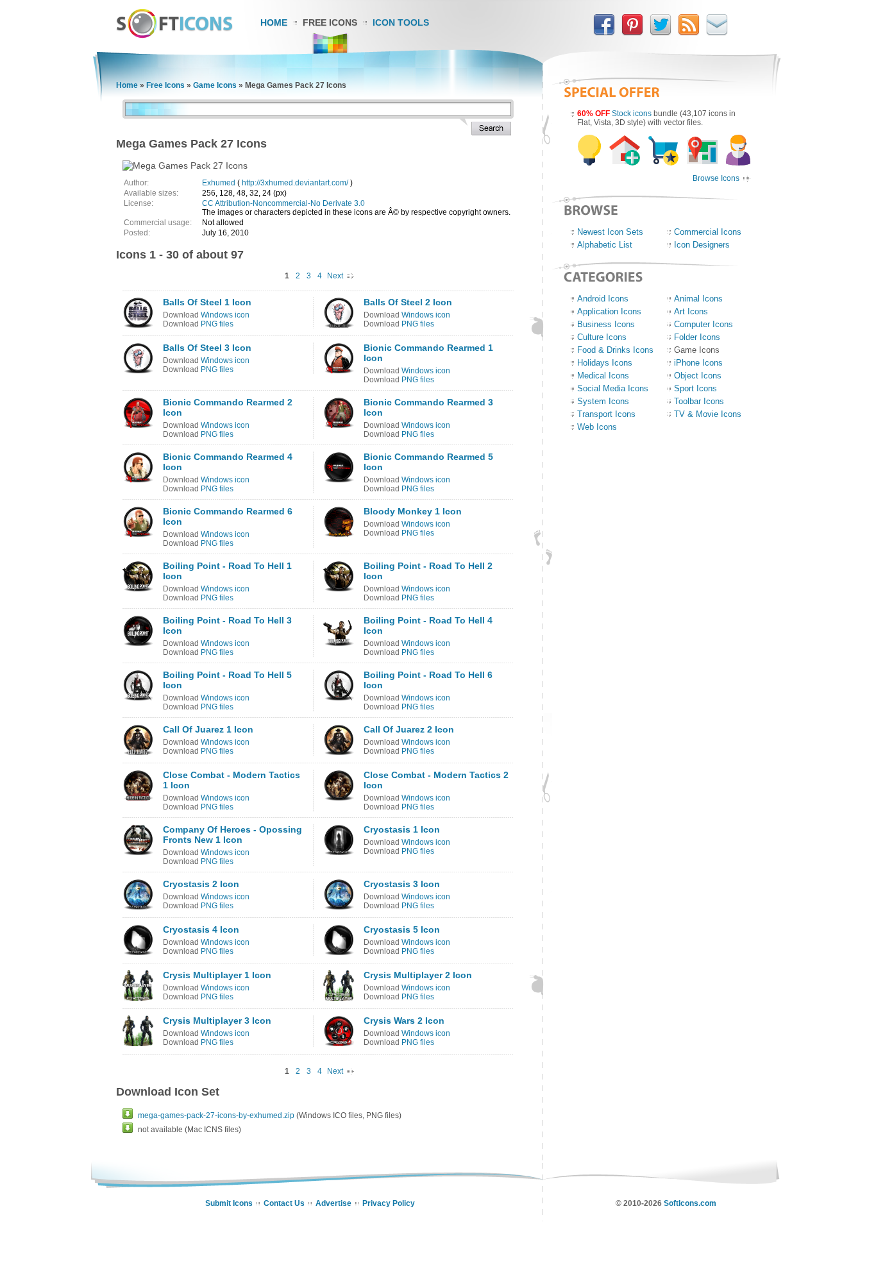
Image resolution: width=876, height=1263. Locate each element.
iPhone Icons (698, 363)
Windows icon (225, 314)
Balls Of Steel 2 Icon (408, 302)
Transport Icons (606, 414)
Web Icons (597, 427)
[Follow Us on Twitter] (660, 33)
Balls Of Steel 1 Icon (207, 302)
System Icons (603, 401)
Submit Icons (229, 1203)
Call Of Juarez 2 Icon (409, 729)
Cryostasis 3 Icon (402, 884)
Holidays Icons (604, 363)
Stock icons (632, 113)
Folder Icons (697, 337)
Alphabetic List (604, 245)
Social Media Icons (612, 388)
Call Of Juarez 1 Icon (208, 729)
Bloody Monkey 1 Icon (413, 511)
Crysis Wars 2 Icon (404, 1020)
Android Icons (602, 298)
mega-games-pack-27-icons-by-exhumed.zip (216, 1115)
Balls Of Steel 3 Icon (207, 348)
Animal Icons (698, 298)
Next (335, 275)
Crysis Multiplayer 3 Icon (217, 1020)
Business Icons (606, 324)
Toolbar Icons (699, 401)
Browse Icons (716, 178)
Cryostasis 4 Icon (201, 929)
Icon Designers (702, 245)
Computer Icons (703, 324)
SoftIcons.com (690, 1203)
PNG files (217, 323)
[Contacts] (717, 33)
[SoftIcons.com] (174, 35)
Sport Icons (695, 388)
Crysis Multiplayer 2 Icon (418, 975)
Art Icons (691, 311)
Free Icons (330, 22)
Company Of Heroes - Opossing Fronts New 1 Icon (232, 834)
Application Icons (609, 311)
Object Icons (697, 375)
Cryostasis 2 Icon (201, 884)
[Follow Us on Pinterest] (632, 33)
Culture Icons (602, 337)
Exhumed (218, 182)
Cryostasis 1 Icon (402, 829)
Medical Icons (603, 375)
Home (273, 22)
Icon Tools (401, 22)
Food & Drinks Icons (615, 350)
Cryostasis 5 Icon (402, 929)
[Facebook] (604, 33)
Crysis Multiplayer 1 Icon (217, 975)
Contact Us (284, 1203)
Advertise (333, 1203)
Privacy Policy (388, 1203)
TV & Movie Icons (707, 414)
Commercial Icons (707, 232)
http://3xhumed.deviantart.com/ (295, 182)
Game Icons (215, 85)
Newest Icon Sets (610, 232)
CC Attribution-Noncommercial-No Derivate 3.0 (283, 203)
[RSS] (689, 33)
